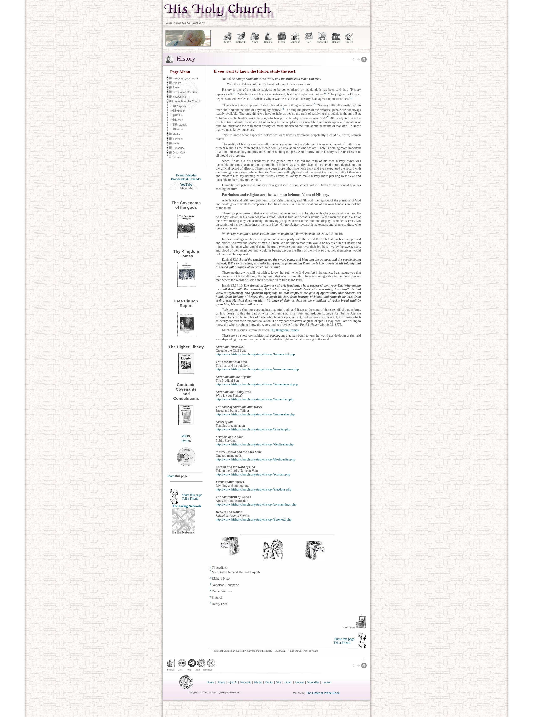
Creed (179, 120)
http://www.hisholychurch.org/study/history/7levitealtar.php (255, 444)
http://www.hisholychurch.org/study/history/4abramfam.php (255, 399)
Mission (180, 110)
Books (269, 682)
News (255, 41)
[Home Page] (219, 20)
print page (349, 627)
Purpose (181, 106)
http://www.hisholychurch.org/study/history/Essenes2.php (253, 519)
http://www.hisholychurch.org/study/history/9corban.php (253, 474)
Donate (336, 41)
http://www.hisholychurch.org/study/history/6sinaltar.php (253, 429)
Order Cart (179, 152)
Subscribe (322, 41)
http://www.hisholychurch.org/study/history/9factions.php (253, 489)
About (221, 682)
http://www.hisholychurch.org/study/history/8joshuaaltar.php (255, 459)
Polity (179, 115)
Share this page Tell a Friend (192, 496)
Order (288, 682)
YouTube (186, 184)
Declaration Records (185, 92)
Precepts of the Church (186, 101)
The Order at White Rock (323, 693)
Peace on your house (185, 78)
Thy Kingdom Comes (284, 330)
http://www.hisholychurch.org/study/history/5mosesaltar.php (255, 414)
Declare (268, 41)
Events (177, 82)
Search (349, 41)
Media (281, 41)
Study (227, 41)
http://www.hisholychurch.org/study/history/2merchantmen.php (257, 369)
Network (241, 41)
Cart (308, 41)
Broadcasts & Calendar (186, 179)
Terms (179, 129)
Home (210, 682)
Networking (179, 96)
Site (278, 682)
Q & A (233, 682)
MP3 (184, 436)
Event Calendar (186, 175)
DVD (185, 441)
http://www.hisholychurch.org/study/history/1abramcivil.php (255, 354)
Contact (327, 682)
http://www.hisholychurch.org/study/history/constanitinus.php (256, 504)
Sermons (295, 41)
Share (171, 476)
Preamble (181, 124)
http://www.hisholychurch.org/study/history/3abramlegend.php (257, 384)
